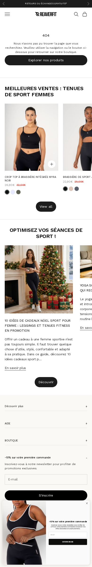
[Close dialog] (87, 503)
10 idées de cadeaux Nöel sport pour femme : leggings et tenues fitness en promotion (38, 325)
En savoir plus (15, 368)
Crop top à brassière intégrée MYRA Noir (30, 179)
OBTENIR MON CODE (67, 542)
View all (46, 206)
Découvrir (46, 382)
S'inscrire (46, 495)
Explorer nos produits (46, 60)
